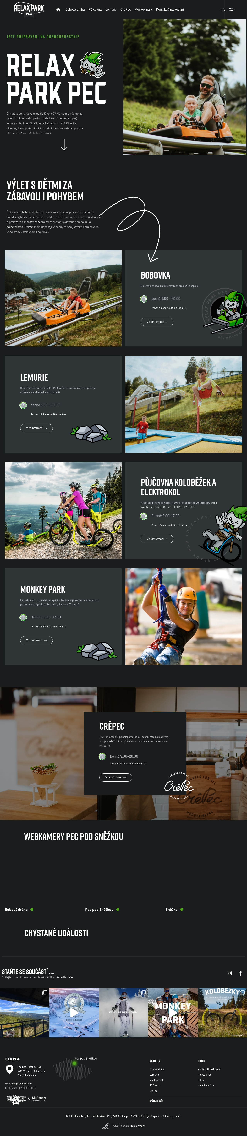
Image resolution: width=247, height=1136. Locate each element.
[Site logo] (29, 9)
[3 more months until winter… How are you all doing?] (123, 1012)
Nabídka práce (206, 1085)
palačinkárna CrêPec (20, 227)
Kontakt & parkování (209, 1069)
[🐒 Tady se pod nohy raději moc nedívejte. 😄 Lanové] (173, 1012)
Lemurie (68, 217)
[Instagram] (229, 973)
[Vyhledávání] (223, 10)
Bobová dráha (16, 909)
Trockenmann (137, 1126)
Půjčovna (155, 1085)
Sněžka (171, 909)
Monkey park (32, 222)
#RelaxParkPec (64, 977)
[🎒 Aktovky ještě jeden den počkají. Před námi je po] (24, 1012)
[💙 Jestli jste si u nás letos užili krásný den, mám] (74, 1012)
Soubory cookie (172, 1116)
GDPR (201, 1080)
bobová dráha (30, 212)
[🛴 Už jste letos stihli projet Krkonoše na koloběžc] (222, 1012)
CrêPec (154, 1091)
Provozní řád (204, 1074)
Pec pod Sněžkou (99, 909)
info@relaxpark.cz (22, 1083)
